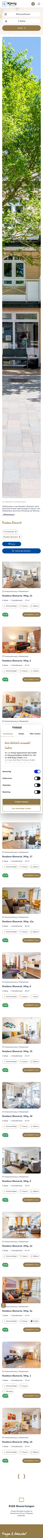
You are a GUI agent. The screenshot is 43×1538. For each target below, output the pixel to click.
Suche (20, 28)
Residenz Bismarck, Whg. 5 (16, 660)
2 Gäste (21, 21)
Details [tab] (21, 734)
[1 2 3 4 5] (21, 575)
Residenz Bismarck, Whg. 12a (18, 921)
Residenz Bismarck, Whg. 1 (16, 1375)
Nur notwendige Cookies (21, 808)
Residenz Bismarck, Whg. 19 (17, 1441)
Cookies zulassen (21, 802)
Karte (12, 544)
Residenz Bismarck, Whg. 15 (17, 1051)
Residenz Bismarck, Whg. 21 (17, 595)
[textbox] (22, 550)
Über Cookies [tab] (35, 734)
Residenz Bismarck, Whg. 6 (16, 986)
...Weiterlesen (8, 514)
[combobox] (23, 550)
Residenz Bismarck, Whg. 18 (17, 1116)
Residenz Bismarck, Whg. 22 (17, 1245)
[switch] (37, 778)
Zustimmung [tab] (8, 734)
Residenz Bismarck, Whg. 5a (17, 1310)
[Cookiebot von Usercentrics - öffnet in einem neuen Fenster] (12, 727)
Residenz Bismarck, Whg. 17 (17, 856)
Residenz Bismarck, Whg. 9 (16, 1181)
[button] (39, 4)
